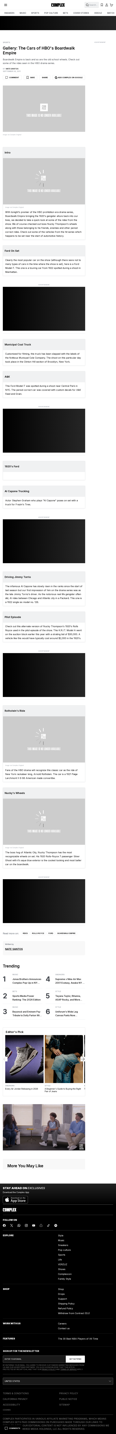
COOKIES (7, 1410)
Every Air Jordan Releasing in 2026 (21, 1089)
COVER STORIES (81, 13)
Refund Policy (65, 1308)
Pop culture (64, 1250)
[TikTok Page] (48, 1225)
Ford (50, 933)
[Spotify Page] (55, 1225)
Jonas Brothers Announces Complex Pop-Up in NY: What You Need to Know (26, 981)
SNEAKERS (9, 13)
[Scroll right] (82, 1059)
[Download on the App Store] (15, 1198)
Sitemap (64, 1404)
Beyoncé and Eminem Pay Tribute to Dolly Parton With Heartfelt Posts (27, 1013)
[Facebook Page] (4, 1225)
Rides (25, 933)
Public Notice (68, 1399)
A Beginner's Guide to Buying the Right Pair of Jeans (63, 1090)
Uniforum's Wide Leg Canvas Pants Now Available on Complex (67, 1013)
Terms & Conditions (16, 1393)
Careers (62, 1323)
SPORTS (35, 13)
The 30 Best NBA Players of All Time (78, 1338)
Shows (61, 1269)
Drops (61, 1294)
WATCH (110, 13)
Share (45, 77)
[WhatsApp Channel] (19, 1225)
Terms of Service (68, 1369)
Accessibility (11, 1404)
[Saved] (102, 5)
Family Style (64, 1278)
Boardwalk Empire (66, 933)
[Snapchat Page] (41, 1225)
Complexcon (65, 1274)
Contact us (64, 1328)
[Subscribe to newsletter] (75, 1359)
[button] (58, 1381)
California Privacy (15, 1399)
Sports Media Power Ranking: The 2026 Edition (26, 998)
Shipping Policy (66, 1303)
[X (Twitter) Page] (11, 1225)
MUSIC (23, 13)
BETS (65, 13)
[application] (44, 1127)
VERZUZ (98, 13)
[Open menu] (5, 5)
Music (15, 975)
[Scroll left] (5, 1059)
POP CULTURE (51, 13)
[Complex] (58, 5)
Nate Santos (14, 949)
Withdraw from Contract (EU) (74, 1313)
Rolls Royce (38, 933)
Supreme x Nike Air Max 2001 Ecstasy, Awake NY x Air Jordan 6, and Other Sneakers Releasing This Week (69, 981)
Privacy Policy (49, 1369)
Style (58, 991)
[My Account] (106, 5)
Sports (6, 42)
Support (62, 1298)
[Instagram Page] (26, 1225)
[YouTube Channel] (33, 1225)
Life (60, 1259)
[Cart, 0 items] (111, 5)
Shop (61, 1289)
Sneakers (60, 975)
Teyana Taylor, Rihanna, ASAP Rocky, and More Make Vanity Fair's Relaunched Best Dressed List (69, 998)
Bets (14, 991)
